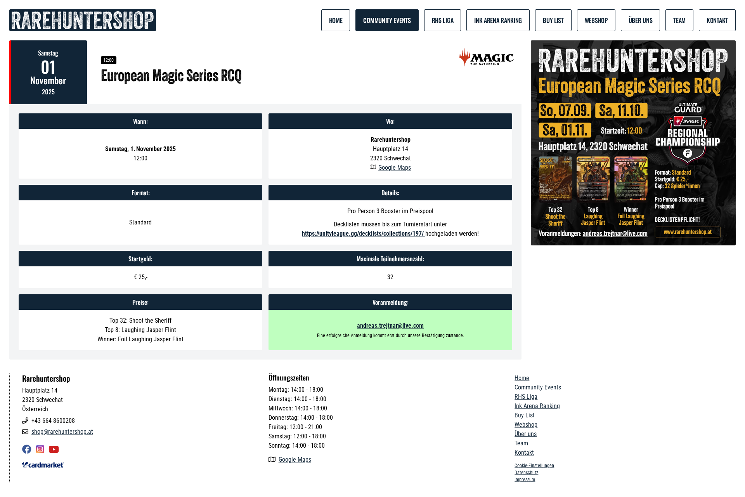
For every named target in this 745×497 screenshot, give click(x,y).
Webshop (596, 20)
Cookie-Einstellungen (534, 465)
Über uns (641, 20)
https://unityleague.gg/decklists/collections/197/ (363, 233)
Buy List (553, 20)
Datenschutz (526, 472)
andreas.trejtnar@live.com (390, 325)
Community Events (387, 20)
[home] (82, 20)
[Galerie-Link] (633, 142)
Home (336, 20)
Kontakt (717, 20)
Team (521, 443)
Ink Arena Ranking (498, 20)
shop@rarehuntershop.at (62, 431)
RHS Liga (443, 20)
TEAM (679, 20)
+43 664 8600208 (53, 420)
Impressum (525, 479)
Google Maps (394, 167)
